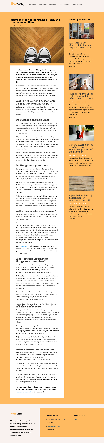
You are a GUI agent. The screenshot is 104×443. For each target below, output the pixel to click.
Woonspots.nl (23, 246)
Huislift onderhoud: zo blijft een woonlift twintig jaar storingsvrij (81, 96)
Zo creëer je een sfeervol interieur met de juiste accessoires (80, 45)
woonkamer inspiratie (23, 392)
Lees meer (72, 66)
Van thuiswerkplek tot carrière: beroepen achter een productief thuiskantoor (81, 148)
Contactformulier (51, 429)
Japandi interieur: (34, 223)
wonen (84, 51)
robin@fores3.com (54, 427)
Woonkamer (27, 26)
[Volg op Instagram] (75, 419)
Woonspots (17, 26)
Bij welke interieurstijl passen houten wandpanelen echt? (80, 198)
